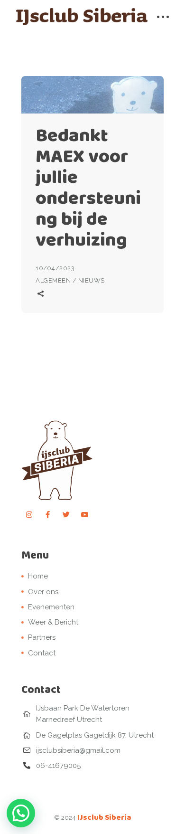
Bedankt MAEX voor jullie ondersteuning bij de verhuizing (88, 187)
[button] (21, 813)
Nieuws (91, 280)
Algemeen (53, 280)
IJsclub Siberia (104, 817)
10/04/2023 (55, 268)
